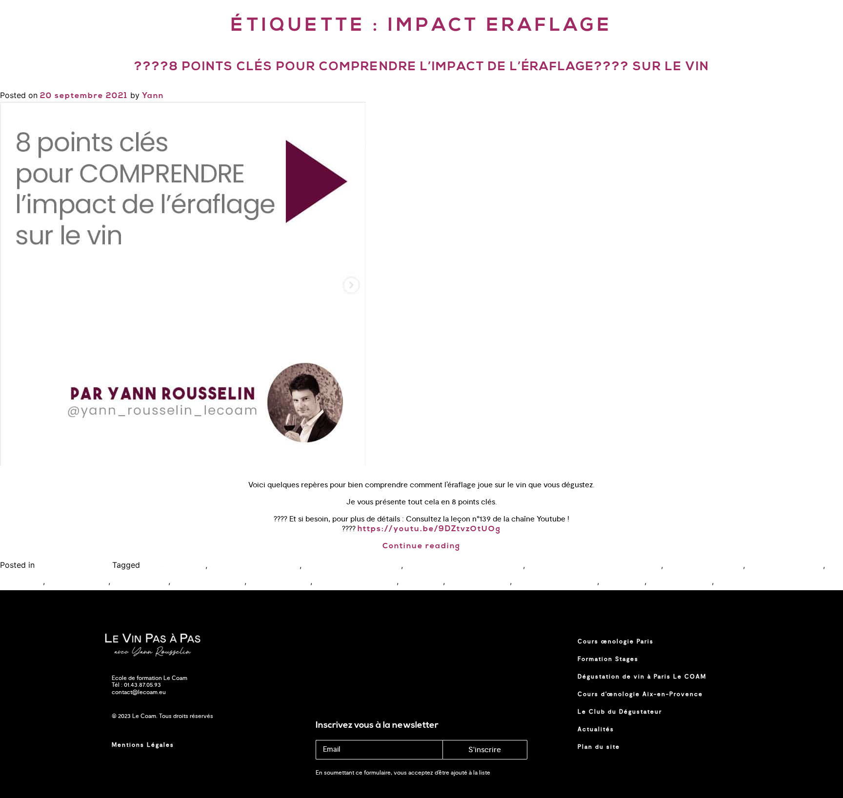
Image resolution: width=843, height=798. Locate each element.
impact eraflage (140, 582)
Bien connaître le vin (74, 566)
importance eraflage (208, 582)
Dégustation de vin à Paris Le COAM (642, 676)
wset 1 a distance (279, 582)
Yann (153, 96)
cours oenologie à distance (352, 566)
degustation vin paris (785, 566)
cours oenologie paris (704, 566)
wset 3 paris (738, 582)
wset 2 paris (623, 582)
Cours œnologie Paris (616, 641)
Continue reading (421, 546)
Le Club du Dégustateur (620, 712)
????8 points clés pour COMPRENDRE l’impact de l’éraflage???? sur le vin (421, 67)
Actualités (596, 729)
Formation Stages (608, 659)
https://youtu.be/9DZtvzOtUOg (429, 529)
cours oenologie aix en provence (464, 566)
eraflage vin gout (77, 582)
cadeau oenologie (173, 566)
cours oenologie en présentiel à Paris (594, 566)
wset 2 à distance (478, 582)
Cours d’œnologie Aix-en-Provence (640, 694)
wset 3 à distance (680, 582)
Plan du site (599, 747)
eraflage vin (21, 582)
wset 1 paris (422, 582)
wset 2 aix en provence (555, 582)
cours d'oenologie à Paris (255, 566)
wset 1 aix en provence (356, 582)
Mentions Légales (143, 745)
